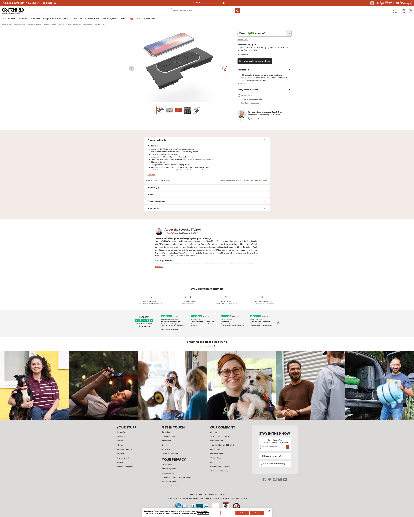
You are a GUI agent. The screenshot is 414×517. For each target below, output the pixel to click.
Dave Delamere (172, 233)
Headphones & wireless (17, 24)
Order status (121, 432)
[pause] (224, 3)
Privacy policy (167, 464)
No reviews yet (243, 54)
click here (242, 181)
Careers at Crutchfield (170, 454)
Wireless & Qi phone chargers (54, 24)
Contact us (166, 432)
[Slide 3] (178, 110)
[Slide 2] (169, 110)
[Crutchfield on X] (280, 479)
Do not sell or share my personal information (178, 477)
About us (213, 432)
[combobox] (205, 10)
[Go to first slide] (220, 3)
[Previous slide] (193, 3)
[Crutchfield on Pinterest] (275, 479)
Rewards (119, 441)
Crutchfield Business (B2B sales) (222, 445)
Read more (151, 175)
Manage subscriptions (124, 467)
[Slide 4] (187, 110)
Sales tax (192, 494)
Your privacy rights (169, 469)
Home (4, 24)
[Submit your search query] (237, 10)
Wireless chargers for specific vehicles (79, 24)
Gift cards (120, 462)
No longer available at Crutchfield (255, 61)
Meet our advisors (216, 441)
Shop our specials (123, 458)
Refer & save (120, 445)
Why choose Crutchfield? (219, 436)
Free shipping (30, 3)
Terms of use (202, 494)
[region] (207, 385)
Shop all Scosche (243, 40)
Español (165, 445)
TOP (409, 515)
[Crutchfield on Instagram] (269, 479)
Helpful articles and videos (220, 467)
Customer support (168, 436)
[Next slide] (224, 68)
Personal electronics (34, 24)
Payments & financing (124, 449)
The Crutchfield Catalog (219, 471)
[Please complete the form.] (287, 447)
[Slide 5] (196, 110)
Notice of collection (169, 482)
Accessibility (213, 494)
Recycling (120, 454)
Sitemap (221, 494)
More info (241, 84)
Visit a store (166, 449)
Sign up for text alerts (272, 456)
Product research (216, 449)
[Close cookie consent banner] (269, 511)
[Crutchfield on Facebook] (264, 479)
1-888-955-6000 (257, 118)
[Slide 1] (160, 110)
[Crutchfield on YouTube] (285, 479)
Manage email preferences (171, 486)
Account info (121, 436)
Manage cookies (168, 473)
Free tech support (216, 454)
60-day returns (207, 3)
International (166, 441)
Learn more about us (206, 346)
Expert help (251, 114)
